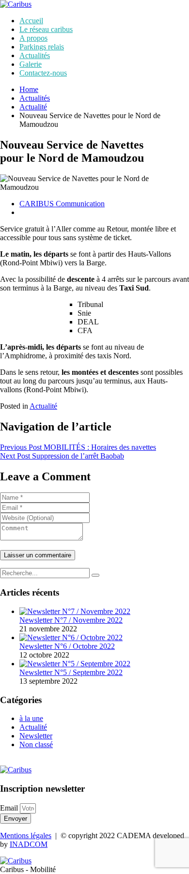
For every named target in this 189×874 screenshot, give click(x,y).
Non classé (36, 744)
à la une (31, 718)
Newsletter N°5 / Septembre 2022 (71, 672)
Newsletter (35, 736)
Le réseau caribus (46, 29)
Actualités (34, 55)
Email (10, 808)
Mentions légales (25, 835)
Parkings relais (41, 47)
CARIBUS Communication (62, 203)
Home (28, 89)
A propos (33, 38)
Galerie (30, 64)
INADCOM (28, 844)
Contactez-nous (43, 73)
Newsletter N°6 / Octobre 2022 (67, 646)
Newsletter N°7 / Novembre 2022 (71, 620)
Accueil (31, 20)
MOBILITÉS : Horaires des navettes (78, 447)
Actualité (33, 107)
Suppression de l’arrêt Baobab (62, 456)
